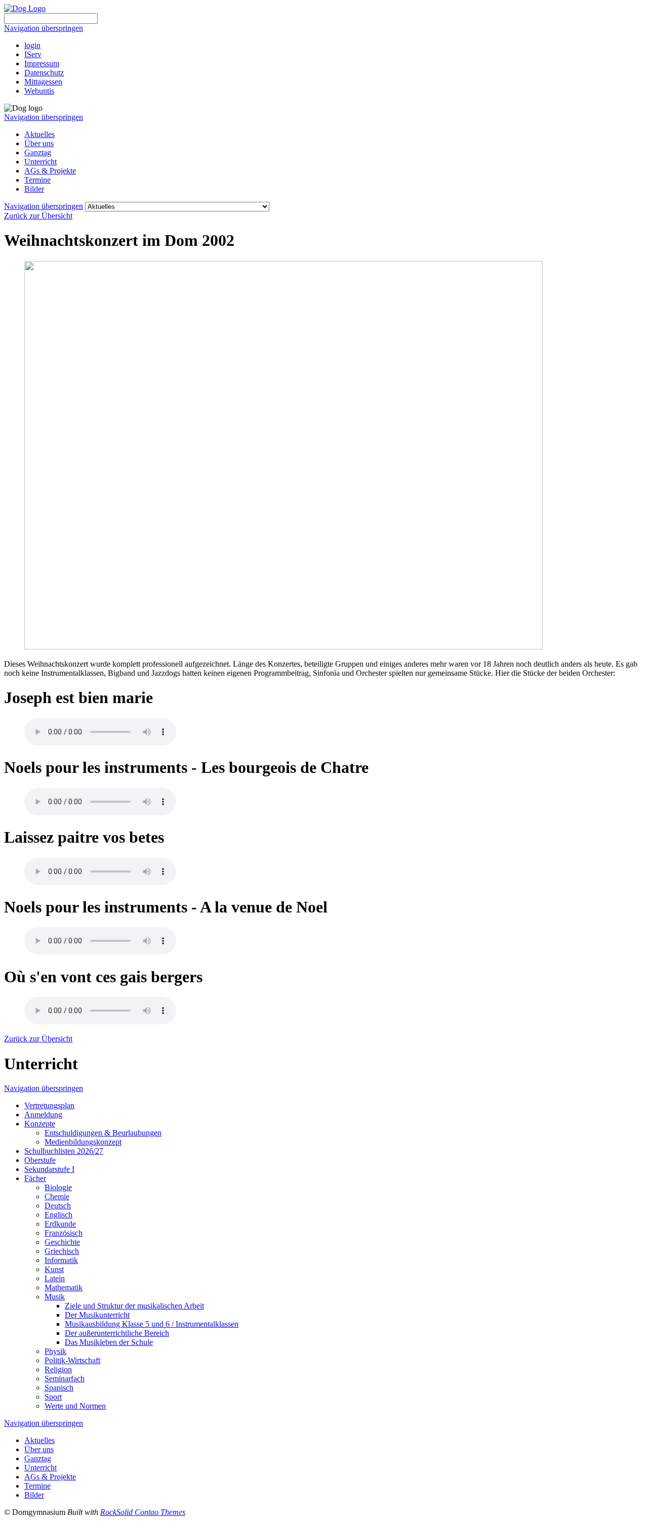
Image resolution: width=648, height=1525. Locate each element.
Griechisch (62, 1251)
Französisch (64, 1233)
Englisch (58, 1214)
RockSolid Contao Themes (142, 1512)
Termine (37, 180)
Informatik (61, 1260)
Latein (55, 1278)
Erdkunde (60, 1223)
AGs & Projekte (50, 170)
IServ (33, 54)
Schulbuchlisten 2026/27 (63, 1151)
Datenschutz (44, 72)
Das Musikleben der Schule (109, 1342)
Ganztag (37, 152)
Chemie (57, 1196)
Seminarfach (65, 1378)
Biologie (58, 1187)
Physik (55, 1351)
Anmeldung (43, 1114)
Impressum (41, 63)
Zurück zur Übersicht (38, 215)
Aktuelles (39, 134)
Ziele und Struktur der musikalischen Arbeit (134, 1305)
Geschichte (62, 1242)
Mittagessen (43, 81)
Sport (53, 1396)
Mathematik (64, 1287)
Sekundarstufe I (49, 1169)
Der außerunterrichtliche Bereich (117, 1333)
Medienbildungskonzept (83, 1142)
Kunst (54, 1269)
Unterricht (40, 161)
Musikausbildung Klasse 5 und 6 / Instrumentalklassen (151, 1324)
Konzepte (39, 1123)
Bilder (34, 189)
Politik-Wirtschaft (72, 1360)
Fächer (35, 1178)
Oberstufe (40, 1160)
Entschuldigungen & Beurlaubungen (103, 1132)
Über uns (39, 143)
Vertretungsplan (49, 1105)
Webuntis (39, 90)
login (32, 45)
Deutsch (58, 1205)
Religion (58, 1369)
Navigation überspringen (43, 28)
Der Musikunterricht (97, 1315)
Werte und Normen (75, 1406)
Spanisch (59, 1387)
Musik (55, 1296)
